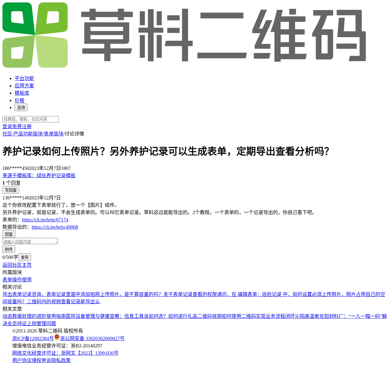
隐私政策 (61, 360)
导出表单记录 (17, 294)
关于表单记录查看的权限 (190, 294)
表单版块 (53, 133)
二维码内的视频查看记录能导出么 (63, 301)
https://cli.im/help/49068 (55, 227)
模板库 (22, 93)
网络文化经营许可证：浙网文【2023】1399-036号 (65, 353)
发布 (25, 257)
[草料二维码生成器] (185, 66)
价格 (19, 100)
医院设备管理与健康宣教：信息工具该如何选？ (117, 316)
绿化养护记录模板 (39, 175)
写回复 (11, 190)
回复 (9, 234)
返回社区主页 (17, 265)
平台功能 (24, 78)
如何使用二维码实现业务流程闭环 (258, 316)
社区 (7, 133)
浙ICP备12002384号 (33, 338)
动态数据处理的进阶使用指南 (34, 316)
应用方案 (24, 85)
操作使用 (22, 279)
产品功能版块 (28, 133)
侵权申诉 (41, 360)
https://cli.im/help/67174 (45, 219)
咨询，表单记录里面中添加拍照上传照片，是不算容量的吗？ (97, 294)
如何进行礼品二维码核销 (195, 316)
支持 (21, 107)
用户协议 (22, 360)
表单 (7, 279)
